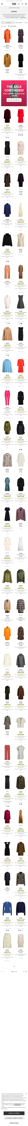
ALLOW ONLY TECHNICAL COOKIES (14, 1118)
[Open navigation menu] (2, 3)
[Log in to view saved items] (22, 3)
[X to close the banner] (26, 1093)
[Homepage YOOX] (14, 4)
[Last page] (26, 971)
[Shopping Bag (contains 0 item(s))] (25, 3)
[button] (14, 966)
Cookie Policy (17, 1104)
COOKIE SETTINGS (14, 1123)
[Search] (18, 3)
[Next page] (24, 971)
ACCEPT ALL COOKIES (14, 1113)
